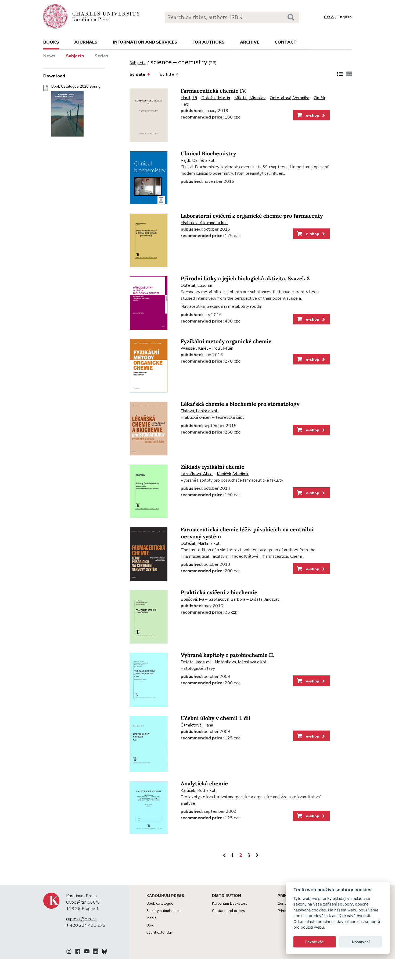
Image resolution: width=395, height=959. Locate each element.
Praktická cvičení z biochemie (219, 592)
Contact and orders (228, 910)
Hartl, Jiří (189, 98)
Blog (150, 925)
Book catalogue (159, 903)
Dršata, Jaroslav (264, 599)
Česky (329, 17)
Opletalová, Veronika (289, 98)
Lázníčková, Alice (197, 474)
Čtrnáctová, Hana (197, 725)
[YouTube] (86, 952)
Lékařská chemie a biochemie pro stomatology (240, 404)
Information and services (145, 42)
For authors (208, 42)
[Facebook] (78, 952)
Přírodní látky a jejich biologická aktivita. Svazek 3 (245, 278)
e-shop (312, 115)
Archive (249, 42)
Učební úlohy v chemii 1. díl (215, 718)
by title (167, 74)
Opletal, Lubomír (196, 285)
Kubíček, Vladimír (233, 474)
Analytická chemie (204, 783)
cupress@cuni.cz (81, 919)
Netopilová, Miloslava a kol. (241, 662)
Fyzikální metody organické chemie (226, 341)
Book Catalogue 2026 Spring (75, 86)
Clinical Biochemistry (208, 153)
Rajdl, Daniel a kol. (198, 160)
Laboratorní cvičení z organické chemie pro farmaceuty (252, 216)
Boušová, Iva (192, 599)
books (51, 42)
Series (101, 56)
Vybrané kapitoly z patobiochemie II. (227, 655)
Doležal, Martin (215, 98)
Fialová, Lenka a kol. (199, 411)
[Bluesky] (104, 952)
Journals (86, 42)
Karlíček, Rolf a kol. (198, 790)
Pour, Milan (222, 348)
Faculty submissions (163, 910)
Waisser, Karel (194, 348)
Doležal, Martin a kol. (200, 543)
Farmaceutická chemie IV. (213, 91)
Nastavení (360, 942)
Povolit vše (314, 942)
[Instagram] (69, 952)
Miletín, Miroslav (249, 98)
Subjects (75, 56)
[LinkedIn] (95, 952)
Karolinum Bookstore (229, 903)
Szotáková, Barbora (227, 599)
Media (151, 918)
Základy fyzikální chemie (212, 467)
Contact (286, 42)
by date (137, 74)
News (49, 56)
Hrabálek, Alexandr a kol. (204, 223)
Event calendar (159, 932)
